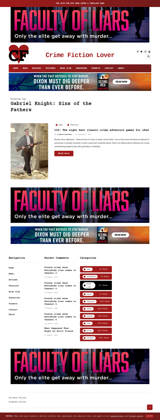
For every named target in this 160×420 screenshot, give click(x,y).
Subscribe (81, 68)
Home (15, 68)
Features (51, 68)
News (25, 68)
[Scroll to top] (149, 407)
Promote (96, 68)
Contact (109, 68)
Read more (64, 153)
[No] (157, 416)
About (121, 68)
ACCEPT (149, 416)
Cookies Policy (17, 402)
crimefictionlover (64, 134)
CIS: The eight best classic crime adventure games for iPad (101, 130)
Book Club (65, 68)
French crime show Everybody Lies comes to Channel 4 (60, 270)
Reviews (36, 68)
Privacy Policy (17, 398)
